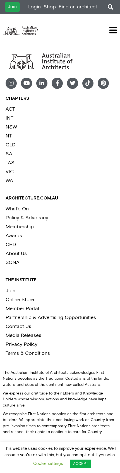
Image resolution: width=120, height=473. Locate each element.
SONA (13, 262)
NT (9, 136)
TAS (10, 163)
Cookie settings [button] (48, 463)
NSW (11, 127)
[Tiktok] (87, 83)
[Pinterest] (103, 83)
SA (9, 154)
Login (34, 7)
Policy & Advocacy (27, 218)
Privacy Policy (21, 344)
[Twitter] (72, 83)
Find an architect (78, 7)
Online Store (20, 299)
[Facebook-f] (57, 83)
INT (9, 118)
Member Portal (22, 308)
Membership (20, 227)
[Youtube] (26, 83)
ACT (10, 109)
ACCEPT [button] (80, 464)
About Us (16, 253)
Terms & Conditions (28, 353)
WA (9, 180)
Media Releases (23, 335)
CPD (11, 244)
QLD (10, 145)
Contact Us (18, 326)
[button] (110, 7)
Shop (50, 7)
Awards (14, 235)
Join (10, 290)
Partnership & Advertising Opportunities (51, 317)
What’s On (17, 209)
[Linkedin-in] (41, 83)
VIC (10, 171)
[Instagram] (11, 83)
